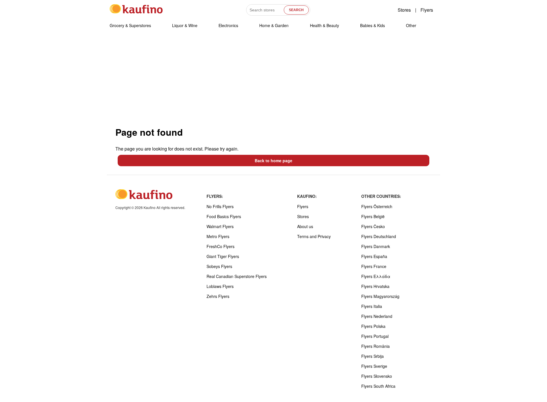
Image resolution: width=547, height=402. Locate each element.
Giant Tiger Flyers (223, 256)
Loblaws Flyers (220, 286)
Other (411, 25)
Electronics (228, 25)
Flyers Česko (373, 226)
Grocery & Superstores (130, 25)
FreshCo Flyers (220, 246)
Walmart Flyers (220, 226)
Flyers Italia (371, 306)
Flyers (427, 10)
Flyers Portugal (375, 336)
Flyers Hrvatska (375, 286)
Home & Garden (274, 25)
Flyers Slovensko (376, 376)
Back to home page (273, 160)
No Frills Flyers (220, 206)
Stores (404, 10)
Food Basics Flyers (224, 216)
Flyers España (374, 256)
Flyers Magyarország (380, 296)
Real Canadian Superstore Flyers (237, 276)
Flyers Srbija (372, 356)
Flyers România (375, 346)
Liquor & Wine (184, 25)
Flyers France (373, 266)
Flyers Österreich (376, 206)
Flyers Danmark (375, 246)
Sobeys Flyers (219, 266)
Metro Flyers (218, 236)
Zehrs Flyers (218, 296)
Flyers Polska (373, 326)
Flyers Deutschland (378, 236)
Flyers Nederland (376, 316)
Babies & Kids (372, 25)
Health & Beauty (324, 25)
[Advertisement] (273, 79)
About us (305, 226)
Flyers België (373, 216)
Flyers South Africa (378, 386)
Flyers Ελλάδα (375, 276)
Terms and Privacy (314, 236)
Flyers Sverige (374, 366)
